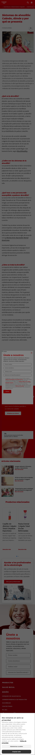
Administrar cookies (16, 746)
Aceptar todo (16, 751)
